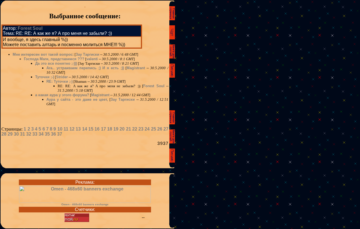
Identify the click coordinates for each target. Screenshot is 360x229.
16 (97, 129)
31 (22, 134)
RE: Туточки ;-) (59, 81)
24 (147, 129)
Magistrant (136, 68)
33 (34, 134)
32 (28, 134)
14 (84, 129)
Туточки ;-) (44, 77)
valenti (92, 59)
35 (47, 134)
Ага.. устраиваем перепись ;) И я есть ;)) (85, 68)
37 (59, 134)
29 (10, 134)
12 (72, 129)
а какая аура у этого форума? (62, 95)
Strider (62, 77)
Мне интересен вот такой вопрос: (43, 54)
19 (115, 129)
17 (103, 129)
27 (165, 129)
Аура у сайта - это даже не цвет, (77, 99)
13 (78, 129)
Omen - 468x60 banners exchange (85, 204)
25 (153, 129)
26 (159, 129)
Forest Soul (30, 28)
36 (53, 134)
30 (16, 134)
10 (59, 129)
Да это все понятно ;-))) (56, 63)
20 (122, 129)
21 (128, 129)
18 (109, 129)
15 (90, 129)
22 (134, 129)
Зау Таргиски (87, 54)
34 (41, 134)
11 (66, 129)
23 (140, 129)
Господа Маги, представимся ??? (54, 59)
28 (3, 134)
